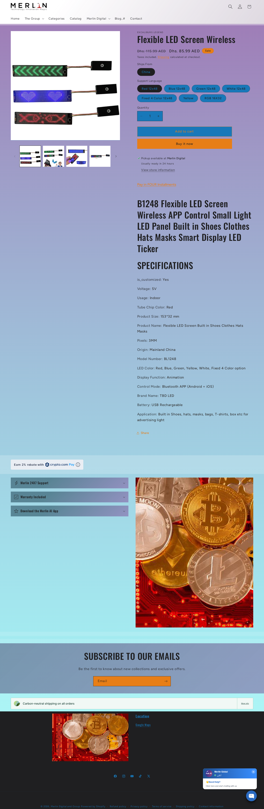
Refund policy (118, 806)
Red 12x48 (150, 88)
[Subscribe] (166, 681)
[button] (34, 18)
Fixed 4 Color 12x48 (157, 98)
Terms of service (162, 806)
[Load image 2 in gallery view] (53, 156)
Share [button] (145, 433)
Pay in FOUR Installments (156, 184)
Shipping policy (185, 806)
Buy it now (184, 144)
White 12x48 (236, 88)
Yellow (188, 98)
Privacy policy (139, 806)
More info (245, 703)
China (146, 72)
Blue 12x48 (177, 88)
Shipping (163, 57)
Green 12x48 (206, 88)
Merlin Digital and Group (65, 806)
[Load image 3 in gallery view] (76, 156)
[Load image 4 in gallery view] (99, 156)
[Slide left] (15, 156)
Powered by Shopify (93, 806)
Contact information (211, 806)
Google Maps (143, 725)
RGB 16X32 (213, 98)
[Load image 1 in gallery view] (30, 156)
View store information (158, 170)
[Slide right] (116, 156)
